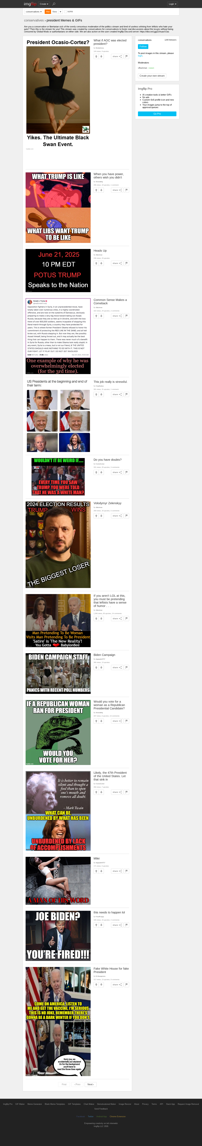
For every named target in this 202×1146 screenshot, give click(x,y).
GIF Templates (74, 1104)
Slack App (170, 1104)
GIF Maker (20, 1104)
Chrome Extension (118, 1116)
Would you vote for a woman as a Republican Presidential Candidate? (109, 705)
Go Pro (157, 114)
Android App (101, 1116)
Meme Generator (35, 1104)
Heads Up (100, 250)
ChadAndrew (100, 386)
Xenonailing (99, 181)
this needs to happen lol (109, 912)
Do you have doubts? (108, 459)
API (161, 1104)
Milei (97, 858)
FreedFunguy (100, 916)
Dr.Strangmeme (100, 976)
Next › (91, 1084)
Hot (48, 11)
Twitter (90, 1116)
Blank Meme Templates (55, 1104)
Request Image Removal (188, 1104)
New (54, 11)
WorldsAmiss (100, 48)
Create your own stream (152, 76)
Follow (143, 46)
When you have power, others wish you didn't (109, 175)
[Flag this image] (126, 56)
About (136, 1104)
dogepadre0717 (100, 659)
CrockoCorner (100, 464)
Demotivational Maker (106, 1104)
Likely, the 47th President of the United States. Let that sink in (110, 776)
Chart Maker (89, 1104)
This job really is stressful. (110, 381)
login (140, 55)
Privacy (145, 1104)
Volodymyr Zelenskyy (107, 503)
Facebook (80, 1116)
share (115, 56)
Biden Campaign (104, 654)
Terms (154, 1104)
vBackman (146, 68)
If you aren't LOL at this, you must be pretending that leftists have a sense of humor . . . (110, 601)
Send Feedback (101, 1109)
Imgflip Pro (7, 1104)
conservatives (32, 11)
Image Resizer (125, 1104)
